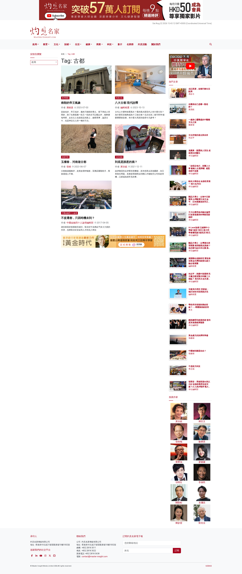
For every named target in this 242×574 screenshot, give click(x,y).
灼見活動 (142, 44)
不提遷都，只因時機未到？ (78, 218)
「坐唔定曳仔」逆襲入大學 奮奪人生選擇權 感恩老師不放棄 (199, 168)
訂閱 (177, 550)
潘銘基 (70, 107)
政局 (34, 44)
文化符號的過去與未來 (198, 135)
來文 (190, 310)
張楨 (69, 166)
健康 (88, 44)
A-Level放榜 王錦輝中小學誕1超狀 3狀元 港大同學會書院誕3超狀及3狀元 (199, 230)
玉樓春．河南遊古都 (73, 161)
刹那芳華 (65, 157)
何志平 (191, 138)
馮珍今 (191, 94)
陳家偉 (191, 125)
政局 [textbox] (34, 62)
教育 (45, 44)
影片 (120, 44)
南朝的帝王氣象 (71, 102)
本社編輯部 (193, 156)
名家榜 (130, 44)
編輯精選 (124, 107)
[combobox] (44, 62)
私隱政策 (209, 566)
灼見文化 (119, 98)
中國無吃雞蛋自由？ (197, 351)
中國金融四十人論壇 (69, 213)
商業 (98, 44)
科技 (109, 44)
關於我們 (155, 44)
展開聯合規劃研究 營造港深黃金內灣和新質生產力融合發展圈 (199, 261)
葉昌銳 (191, 109)
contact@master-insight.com (95, 556)
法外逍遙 (119, 157)
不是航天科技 (194, 366)
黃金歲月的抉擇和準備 (198, 335)
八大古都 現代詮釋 (126, 102)
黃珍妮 (123, 166)
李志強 (191, 369)
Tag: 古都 (71, 54)
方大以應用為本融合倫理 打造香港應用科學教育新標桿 (199, 214)
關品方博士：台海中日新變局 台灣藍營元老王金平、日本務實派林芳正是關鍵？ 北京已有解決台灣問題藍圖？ (199, 202)
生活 (77, 44)
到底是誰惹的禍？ (126, 161)
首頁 (62, 54)
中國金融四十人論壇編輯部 (80, 222)
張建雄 (191, 338)
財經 (66, 44)
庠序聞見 (65, 98)
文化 (56, 44)
